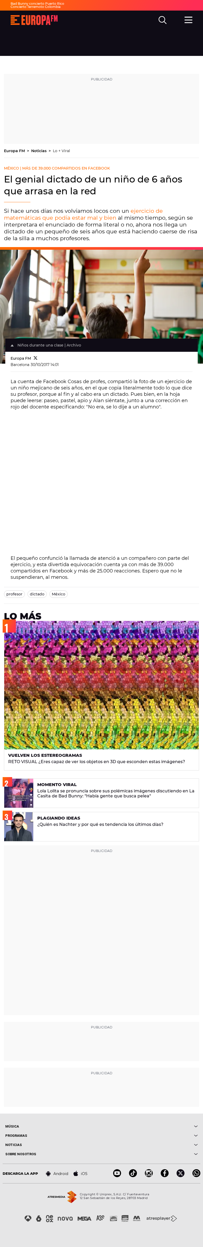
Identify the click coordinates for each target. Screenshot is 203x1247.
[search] (163, 20)
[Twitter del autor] (36, 358)
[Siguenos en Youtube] (117, 1175)
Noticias (39, 150)
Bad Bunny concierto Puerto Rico (37, 4)
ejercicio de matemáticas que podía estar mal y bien (83, 214)
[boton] (150, 1126)
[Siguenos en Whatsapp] (196, 1175)
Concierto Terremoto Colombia (36, 7)
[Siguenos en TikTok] (133, 1175)
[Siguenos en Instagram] (149, 1175)
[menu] (188, 19)
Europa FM (15, 150)
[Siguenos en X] (180, 1175)
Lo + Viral (61, 150)
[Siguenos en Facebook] (165, 1175)
